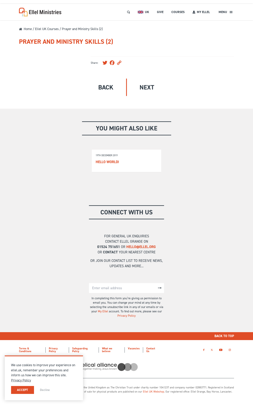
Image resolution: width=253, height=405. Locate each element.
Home (28, 29)
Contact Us (150, 350)
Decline (45, 390)
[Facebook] (203, 350)
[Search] (128, 12)
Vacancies (134, 348)
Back (105, 87)
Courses (178, 12)
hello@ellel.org (141, 246)
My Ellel (103, 311)
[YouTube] (220, 350)
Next (147, 87)
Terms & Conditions (25, 350)
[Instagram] (230, 350)
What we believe (107, 350)
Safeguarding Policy (80, 350)
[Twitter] (212, 350)
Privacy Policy (126, 316)
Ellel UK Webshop (153, 392)
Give (160, 12)
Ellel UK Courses (47, 29)
